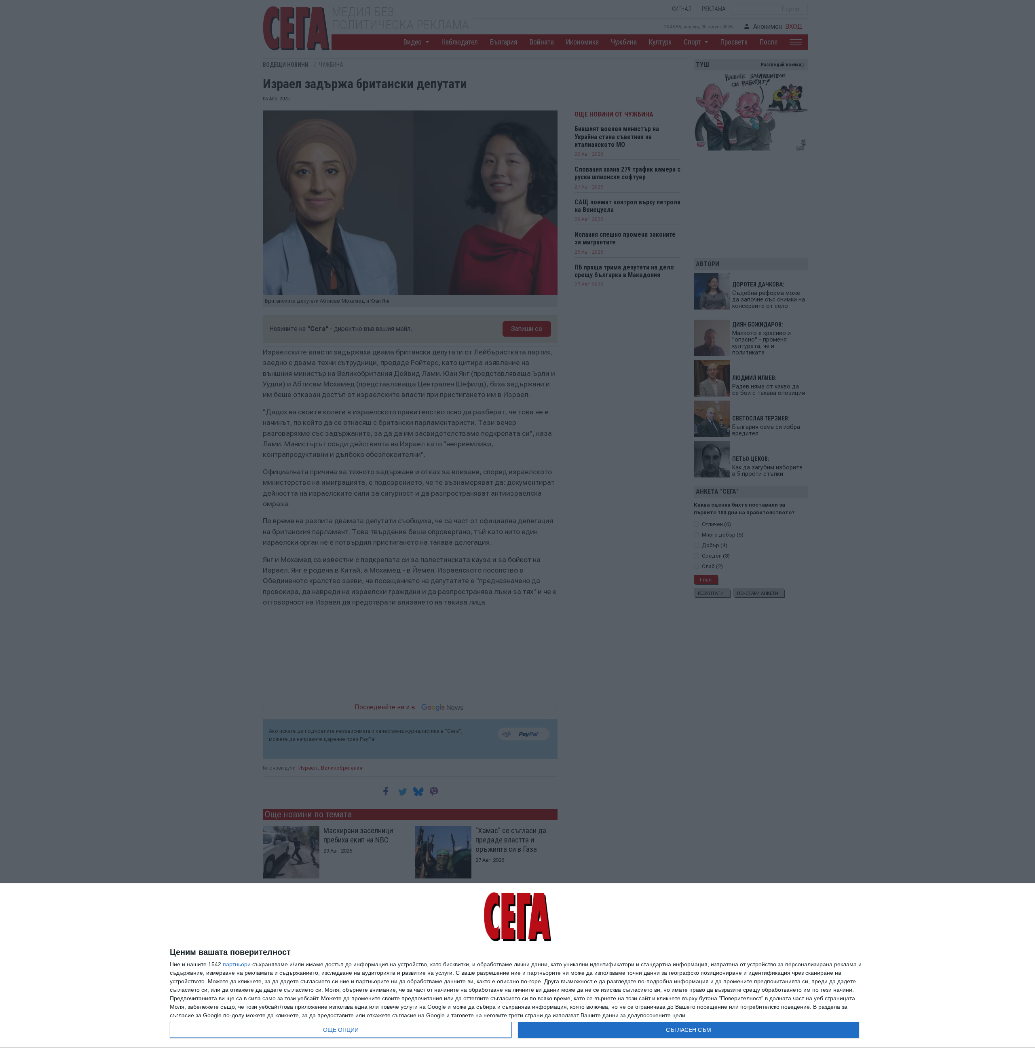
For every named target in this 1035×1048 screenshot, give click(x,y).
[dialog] (517, 966)
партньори (237, 964)
